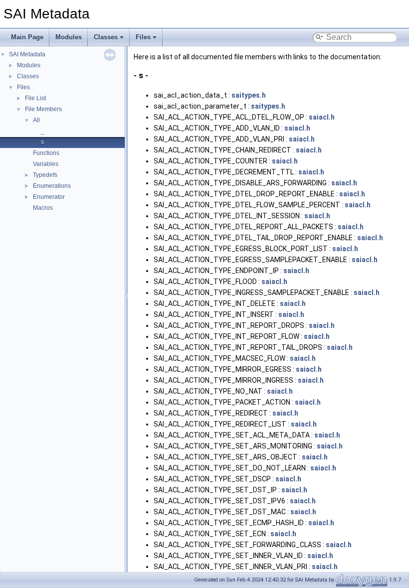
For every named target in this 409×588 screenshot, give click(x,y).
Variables (45, 163)
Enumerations (52, 185)
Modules (68, 37)
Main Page (27, 37)
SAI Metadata (27, 54)
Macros (43, 207)
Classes (106, 37)
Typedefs (45, 174)
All (36, 120)
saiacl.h (322, 117)
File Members (43, 109)
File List (35, 98)
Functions (46, 152)
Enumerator (49, 196)
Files (143, 37)
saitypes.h (248, 95)
